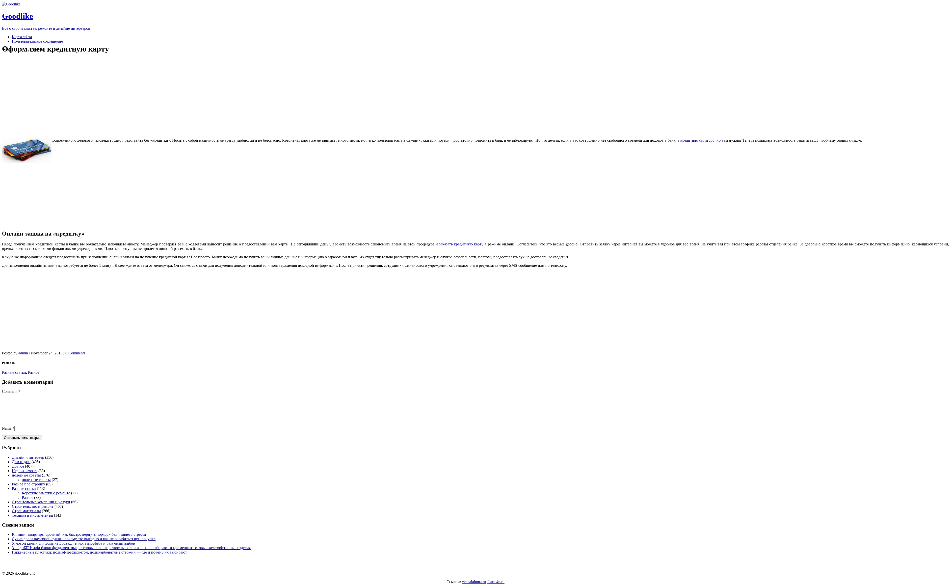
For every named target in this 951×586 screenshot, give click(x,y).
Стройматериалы (26, 511)
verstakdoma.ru (474, 582)
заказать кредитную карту (461, 244)
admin (23, 353)
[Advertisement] (95, 96)
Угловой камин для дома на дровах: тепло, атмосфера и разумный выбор (73, 543)
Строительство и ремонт (32, 506)
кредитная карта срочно (700, 140)
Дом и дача (21, 462)
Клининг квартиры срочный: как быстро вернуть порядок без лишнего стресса (79, 534)
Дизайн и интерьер (28, 457)
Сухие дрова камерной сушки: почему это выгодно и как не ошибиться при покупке (84, 539)
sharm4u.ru (495, 582)
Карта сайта (22, 37)
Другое (18, 466)
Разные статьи (14, 372)
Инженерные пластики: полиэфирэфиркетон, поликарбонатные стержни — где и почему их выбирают (99, 552)
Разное (33, 372)
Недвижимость (24, 471)
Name (6, 428)
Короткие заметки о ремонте (46, 493)
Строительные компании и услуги (41, 502)
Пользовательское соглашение (37, 41)
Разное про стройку (28, 484)
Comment (9, 391)
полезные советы (26, 475)
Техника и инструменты (32, 515)
